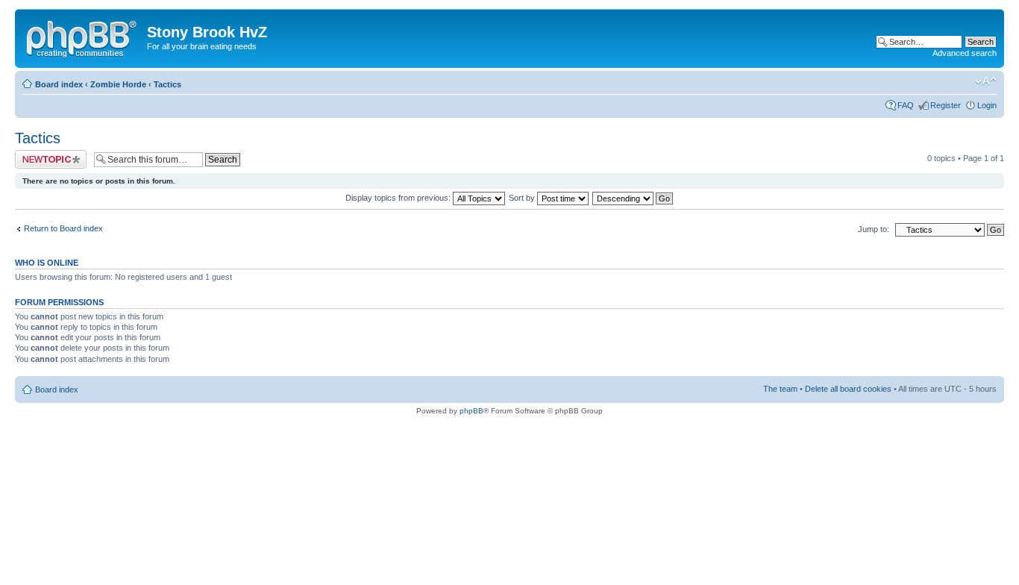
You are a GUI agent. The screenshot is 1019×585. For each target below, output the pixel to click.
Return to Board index (63, 228)
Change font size (986, 81)
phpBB (471, 411)
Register (945, 105)
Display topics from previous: (399, 197)
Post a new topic (45, 154)
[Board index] (83, 36)
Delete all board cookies (848, 388)
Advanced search (964, 53)
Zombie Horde (118, 84)
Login (987, 105)
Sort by (523, 197)
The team (780, 388)
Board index (59, 84)
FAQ (905, 105)
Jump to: (873, 229)
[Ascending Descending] (633, 197)
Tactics (167, 84)
